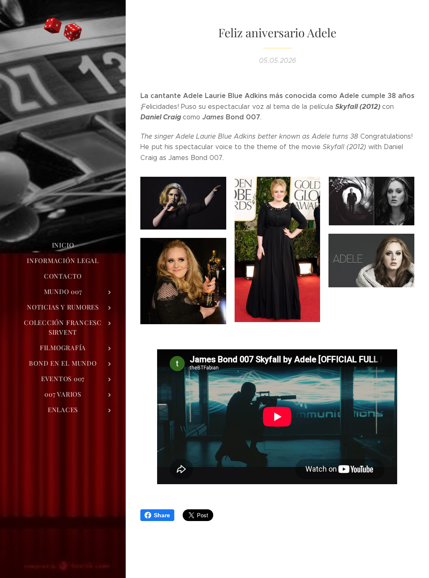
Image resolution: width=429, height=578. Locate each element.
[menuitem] (63, 245)
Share (162, 515)
